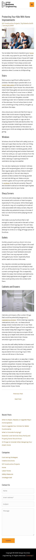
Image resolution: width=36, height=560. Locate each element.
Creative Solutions (8, 461)
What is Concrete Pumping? (11, 432)
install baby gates (8, 85)
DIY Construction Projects (11, 23)
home (32, 53)
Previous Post (18, 394)
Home (4, 467)
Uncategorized (7, 477)
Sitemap (29, 555)
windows (7, 183)
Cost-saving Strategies (10, 457)
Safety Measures (7, 474)
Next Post (18, 399)
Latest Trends (6, 471)
